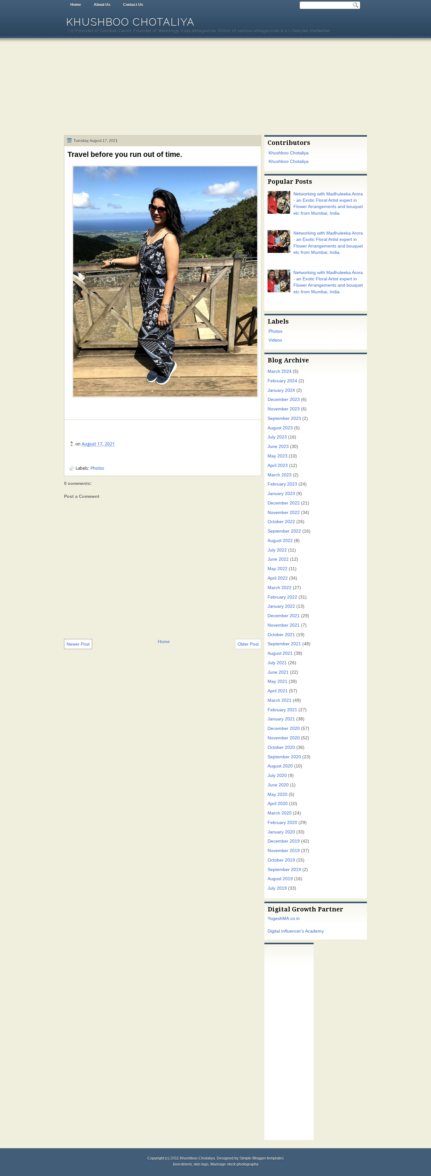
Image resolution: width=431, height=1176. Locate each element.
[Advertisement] (215, 88)
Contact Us (133, 5)
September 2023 (284, 418)
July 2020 (277, 775)
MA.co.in (291, 918)
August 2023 (280, 428)
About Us (102, 5)
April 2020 (278, 803)
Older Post (248, 644)
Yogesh (275, 918)
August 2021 (280, 653)
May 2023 (277, 456)
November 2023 (284, 409)
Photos (97, 468)
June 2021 (278, 672)
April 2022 (278, 578)
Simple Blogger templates (261, 1158)
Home (75, 5)
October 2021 (281, 634)
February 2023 (282, 484)
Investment (182, 1164)
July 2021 (277, 662)
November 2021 (284, 625)
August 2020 (280, 766)
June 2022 (278, 559)
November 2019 (284, 850)
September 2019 (284, 869)
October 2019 (281, 860)
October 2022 (281, 521)
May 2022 (277, 568)
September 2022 (284, 531)
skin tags (201, 1164)
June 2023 (278, 446)
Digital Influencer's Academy (296, 931)
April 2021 (278, 691)
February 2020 (282, 822)
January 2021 (281, 719)
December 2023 (284, 399)
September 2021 (284, 644)
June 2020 (278, 785)
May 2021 (277, 681)
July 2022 (277, 550)
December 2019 (284, 841)
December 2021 (284, 615)
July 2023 (277, 437)
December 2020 (284, 728)
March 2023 (280, 475)
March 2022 (280, 587)
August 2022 (280, 540)
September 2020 (284, 757)
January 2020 (281, 832)
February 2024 (282, 381)
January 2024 (281, 390)
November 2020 (284, 738)
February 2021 (282, 709)
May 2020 (277, 794)
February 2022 (282, 597)
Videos (275, 340)
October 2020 (281, 747)
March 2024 (280, 371)
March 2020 (280, 813)
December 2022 (284, 503)
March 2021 (280, 700)
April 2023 (278, 465)
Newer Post (78, 644)
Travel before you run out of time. (125, 154)
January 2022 (281, 606)
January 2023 (281, 493)
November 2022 (284, 512)
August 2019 (280, 878)
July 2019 (277, 888)
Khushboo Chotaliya (130, 22)
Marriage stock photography (234, 1164)
